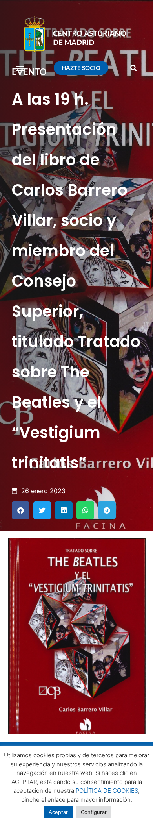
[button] (20, 67)
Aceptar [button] (58, 812)
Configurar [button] (94, 812)
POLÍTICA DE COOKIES (107, 790)
